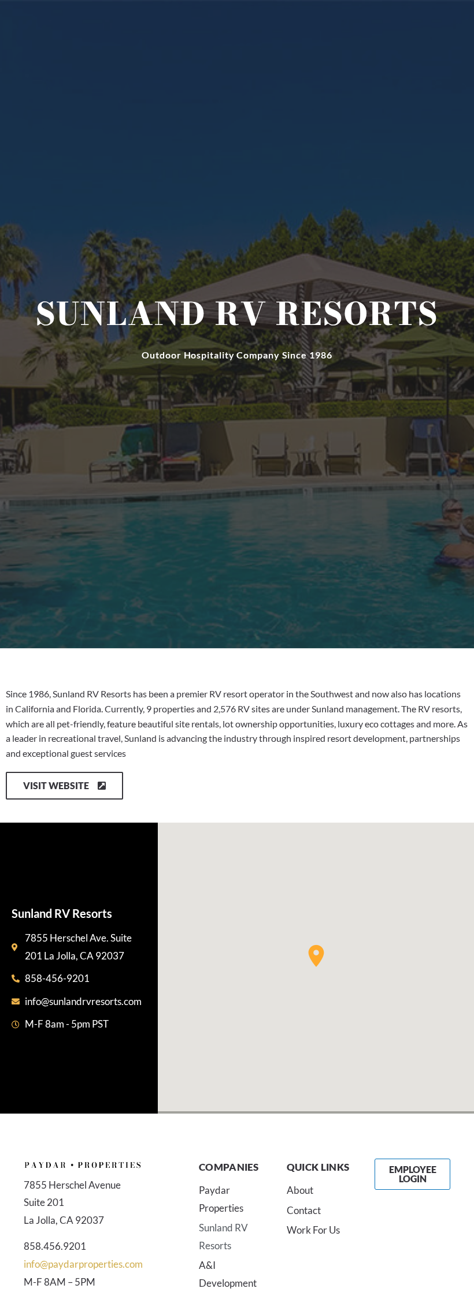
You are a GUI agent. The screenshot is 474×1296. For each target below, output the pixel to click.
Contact (304, 1210)
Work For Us (313, 1230)
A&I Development (228, 1274)
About (300, 1190)
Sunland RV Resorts (223, 1237)
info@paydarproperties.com (83, 1264)
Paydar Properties (221, 1199)
